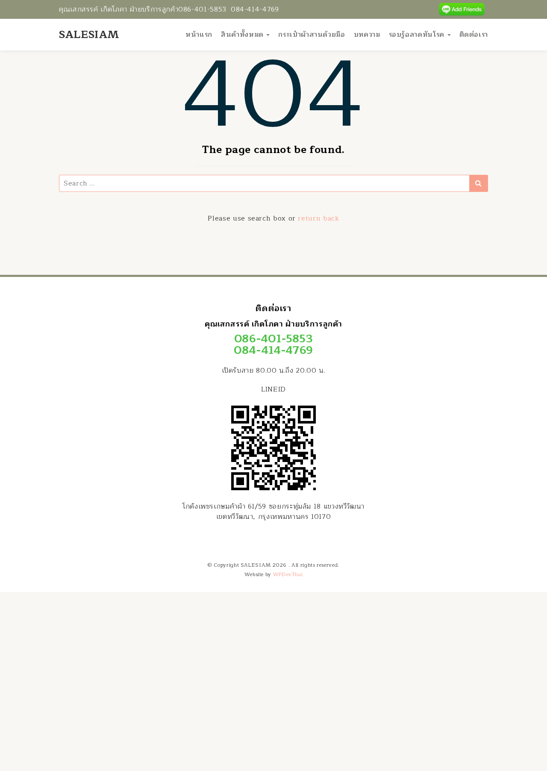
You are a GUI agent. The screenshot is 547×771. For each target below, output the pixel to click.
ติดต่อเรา (473, 34)
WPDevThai (288, 574)
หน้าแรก (198, 34)
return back (318, 218)
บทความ (367, 34)
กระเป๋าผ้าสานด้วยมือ (311, 34)
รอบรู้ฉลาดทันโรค (418, 34)
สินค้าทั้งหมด (243, 34)
